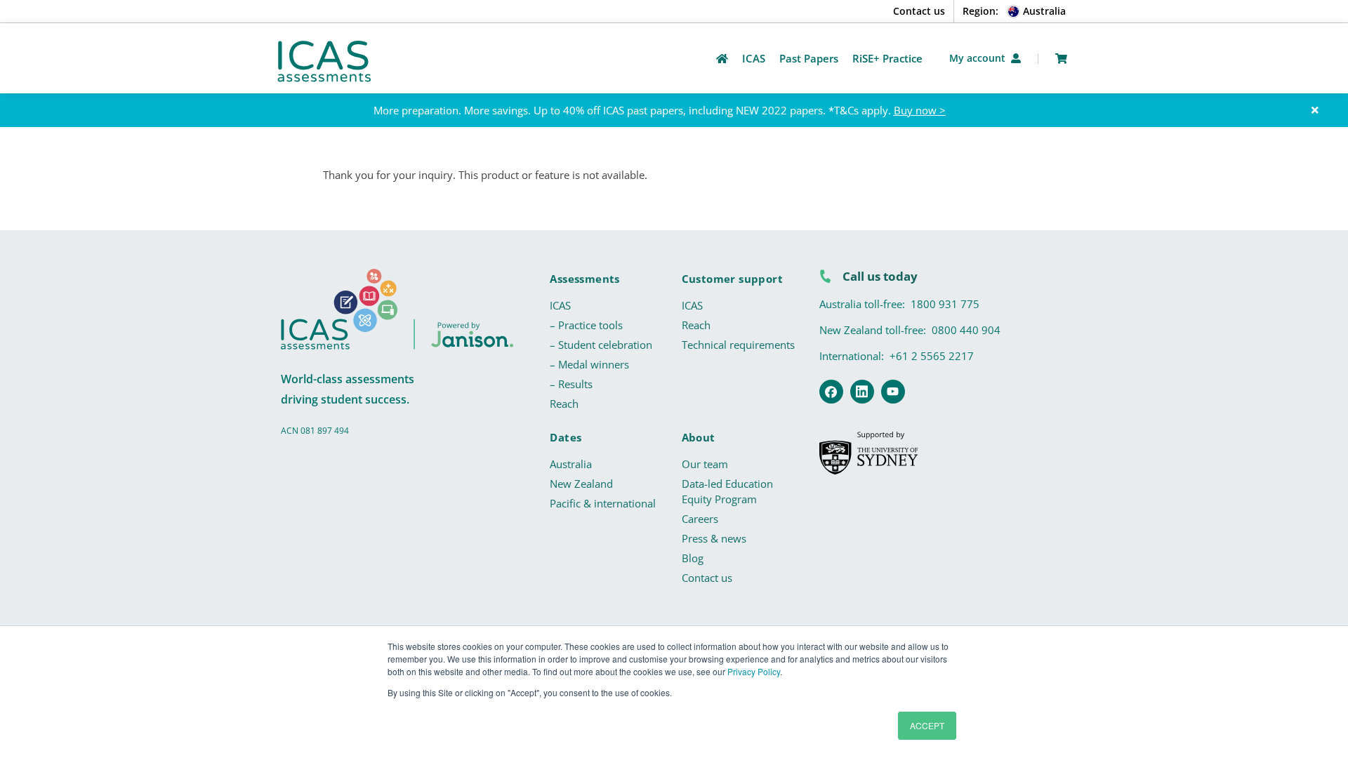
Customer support (732, 279)
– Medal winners (589, 364)
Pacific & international (603, 503)
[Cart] (1061, 58)
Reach (564, 404)
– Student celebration (601, 345)
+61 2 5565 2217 (932, 356)
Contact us (919, 11)
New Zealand (581, 484)
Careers (700, 519)
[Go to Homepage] (722, 58)
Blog (692, 558)
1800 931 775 (945, 304)
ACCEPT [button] (927, 725)
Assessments (584, 279)
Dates (565, 437)
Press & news (714, 538)
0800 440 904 (966, 330)
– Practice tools (586, 325)
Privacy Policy (753, 671)
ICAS (560, 305)
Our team (705, 464)
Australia (571, 464)
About (698, 437)
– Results (571, 384)
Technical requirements (738, 345)
